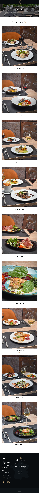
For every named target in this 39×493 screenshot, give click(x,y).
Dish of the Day (19, 256)
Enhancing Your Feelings (19, 68)
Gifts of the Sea (19, 162)
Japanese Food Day (19, 303)
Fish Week (19, 115)
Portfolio (16, 11)
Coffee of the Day (19, 209)
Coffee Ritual (19, 397)
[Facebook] (19, 472)
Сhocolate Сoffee (19, 444)
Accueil (11, 11)
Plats (19, 70)
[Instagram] (22, 472)
